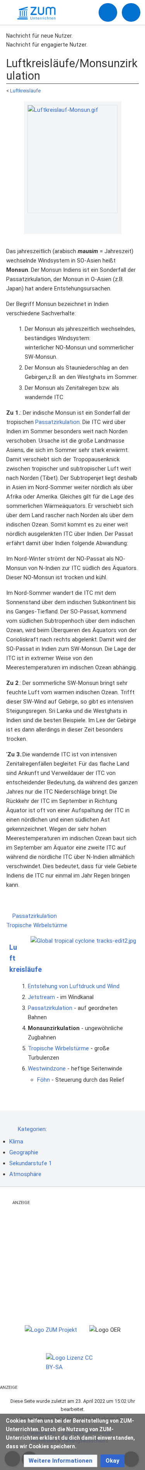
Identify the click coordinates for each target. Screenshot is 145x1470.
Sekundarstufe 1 (30, 1163)
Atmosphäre (25, 1174)
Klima (16, 1141)
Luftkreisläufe (25, 91)
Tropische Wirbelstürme (37, 925)
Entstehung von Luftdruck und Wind (73, 986)
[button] (60, 1460)
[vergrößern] (114, 223)
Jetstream (41, 997)
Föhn (43, 1079)
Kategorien (32, 1129)
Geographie (23, 1152)
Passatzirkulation (57, 422)
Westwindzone (47, 1068)
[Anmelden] (108, 12)
